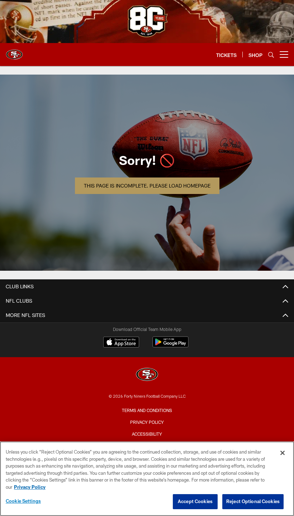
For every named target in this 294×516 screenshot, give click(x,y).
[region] (147, 478)
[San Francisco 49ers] (147, 375)
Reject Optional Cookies (253, 501)
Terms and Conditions (147, 410)
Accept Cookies (195, 501)
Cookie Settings (23, 501)
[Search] (271, 55)
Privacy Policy (147, 422)
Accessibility (147, 433)
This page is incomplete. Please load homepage (147, 186)
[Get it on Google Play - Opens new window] (170, 345)
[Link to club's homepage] (14, 51)
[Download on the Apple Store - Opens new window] (121, 343)
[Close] (282, 453)
